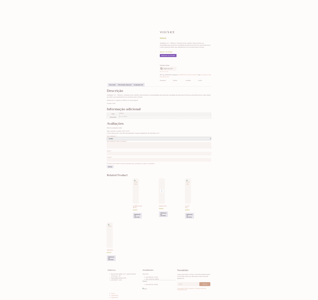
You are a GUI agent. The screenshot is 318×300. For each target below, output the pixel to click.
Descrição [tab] (112, 85)
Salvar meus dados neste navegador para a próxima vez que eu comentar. (131, 163)
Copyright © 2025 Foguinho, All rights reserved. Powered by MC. (191, 289)
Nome (109, 151)
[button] (166, 80)
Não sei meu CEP (164, 71)
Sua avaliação (112, 136)
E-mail (109, 157)
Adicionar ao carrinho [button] (137, 216)
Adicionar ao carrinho (168, 55)
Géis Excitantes (192, 75)
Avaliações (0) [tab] (138, 85)
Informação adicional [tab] (124, 85)
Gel (168, 77)
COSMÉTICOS (182, 75)
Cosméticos (204, 75)
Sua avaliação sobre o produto (117, 141)
